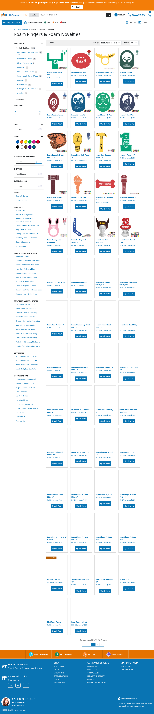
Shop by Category (11, 22)
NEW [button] (48, 22)
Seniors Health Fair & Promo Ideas (29, 290)
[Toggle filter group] (42, 43)
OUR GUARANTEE (93, 673)
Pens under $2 (21, 392)
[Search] (108, 15)
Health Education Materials (26, 379)
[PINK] (34, 142)
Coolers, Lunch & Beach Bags (27, 408)
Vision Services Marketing (25, 329)
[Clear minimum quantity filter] (40, 162)
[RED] (38, 142)
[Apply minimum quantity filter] (36, 162)
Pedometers (20, 417)
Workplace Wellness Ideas (26, 273)
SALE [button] (64, 22)
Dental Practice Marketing (26, 304)
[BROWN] (26, 147)
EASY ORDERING (41, 654)
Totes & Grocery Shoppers (25, 383)
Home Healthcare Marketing (26, 338)
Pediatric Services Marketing (26, 313)
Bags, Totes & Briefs (23, 229)
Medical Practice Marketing (26, 308)
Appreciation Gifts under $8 (26, 360)
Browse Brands (21, 200)
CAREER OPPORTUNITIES (96, 682)
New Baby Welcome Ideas (25, 269)
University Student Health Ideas (28, 261)
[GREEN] (30, 142)
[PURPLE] (30, 147)
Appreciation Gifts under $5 (26, 356)
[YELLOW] (26, 142)
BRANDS (57, 679)
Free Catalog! (77, 7)
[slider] (15, 114)
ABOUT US (91, 679)
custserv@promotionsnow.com (131, 706)
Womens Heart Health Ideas (26, 294)
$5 (11, 685)
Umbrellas (20, 412)
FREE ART (92, 654)
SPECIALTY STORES (61, 676)
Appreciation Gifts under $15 (27, 365)
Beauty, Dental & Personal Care (27, 234)
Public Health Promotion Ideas (27, 265)
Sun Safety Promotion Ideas (26, 277)
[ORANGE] (21, 142)
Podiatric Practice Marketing (26, 333)
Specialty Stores (22, 196)
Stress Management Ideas (26, 286)
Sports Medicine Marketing (26, 317)
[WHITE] (21, 147)
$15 (26, 685)
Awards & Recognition (24, 214)
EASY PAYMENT (66, 654)
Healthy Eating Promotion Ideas (28, 346)
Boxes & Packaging (23, 242)
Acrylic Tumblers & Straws (26, 387)
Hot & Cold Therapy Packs (25, 404)
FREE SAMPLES (118, 654)
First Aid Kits (20, 421)
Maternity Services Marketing (27, 325)
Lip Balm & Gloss (22, 396)
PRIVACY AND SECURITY (96, 676)
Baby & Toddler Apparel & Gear (27, 225)
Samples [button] (133, 22)
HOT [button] (56, 22)
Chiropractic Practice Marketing (28, 321)
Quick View (57, 84)
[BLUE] (17, 142)
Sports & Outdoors (21, 29)
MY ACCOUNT (92, 666)
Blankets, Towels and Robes (26, 238)
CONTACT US (92, 670)
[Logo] (14, 14)
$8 (18, 685)
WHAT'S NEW (59, 666)
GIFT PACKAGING (127, 670)
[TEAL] (34, 147)
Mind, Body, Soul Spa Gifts (26, 369)
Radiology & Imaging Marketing (28, 342)
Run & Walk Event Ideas (25, 281)
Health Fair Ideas (22, 256)
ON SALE (57, 670)
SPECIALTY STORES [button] (35, 22)
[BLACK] (17, 147)
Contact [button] (146, 22)
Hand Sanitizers (22, 400)
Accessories (20, 210)
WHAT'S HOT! (59, 673)
